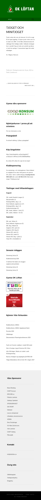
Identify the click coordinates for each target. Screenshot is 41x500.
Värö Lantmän (11, 428)
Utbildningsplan (11, 474)
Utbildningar (9, 334)
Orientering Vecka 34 (12, 267)
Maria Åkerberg (11, 388)
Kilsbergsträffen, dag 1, (12, 201)
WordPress (19, 494)
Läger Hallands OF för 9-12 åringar (17, 83)
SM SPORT (10, 406)
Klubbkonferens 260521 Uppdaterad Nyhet (17, 328)
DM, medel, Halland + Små (13, 210)
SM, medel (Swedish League (14, 197)
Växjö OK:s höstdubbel (12, 239)
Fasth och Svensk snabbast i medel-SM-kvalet (19, 345)
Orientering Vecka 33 (12, 270)
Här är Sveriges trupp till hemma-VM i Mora (18, 348)
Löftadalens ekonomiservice (15, 416)
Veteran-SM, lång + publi (13, 236)
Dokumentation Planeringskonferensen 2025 (18, 337)
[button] (20, 112)
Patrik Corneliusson (11, 72)
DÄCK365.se (10, 394)
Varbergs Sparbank (12, 400)
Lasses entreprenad (12, 413)
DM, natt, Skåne (10, 221)
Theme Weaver (21, 496)
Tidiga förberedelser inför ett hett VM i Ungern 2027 (20, 360)
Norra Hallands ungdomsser (13, 204)
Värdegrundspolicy (12, 477)
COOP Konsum (11, 391)
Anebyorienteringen (11, 208)
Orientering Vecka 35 (12, 255)
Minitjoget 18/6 (30, 85)
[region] (20, 112)
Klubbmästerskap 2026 (12, 258)
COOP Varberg (11, 432)
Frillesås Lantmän (12, 397)
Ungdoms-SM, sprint (12, 228)
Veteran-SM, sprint (11, 232)
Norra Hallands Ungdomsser (14, 223)
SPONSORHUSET (12, 403)
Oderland (9, 410)
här (20, 131)
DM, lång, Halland (11, 225)
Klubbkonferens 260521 (12, 325)
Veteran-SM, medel (11, 234)
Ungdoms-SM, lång (11, 230)
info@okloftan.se (11, 454)
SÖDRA (9, 419)
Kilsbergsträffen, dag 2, (12, 206)
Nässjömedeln (10, 199)
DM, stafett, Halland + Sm (13, 212)
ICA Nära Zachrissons (13, 425)
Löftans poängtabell (23, 140)
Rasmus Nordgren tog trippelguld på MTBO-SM (19, 356)
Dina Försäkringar (12, 422)
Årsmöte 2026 (10, 331)
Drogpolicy (10, 481)
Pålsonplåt (10, 435)
